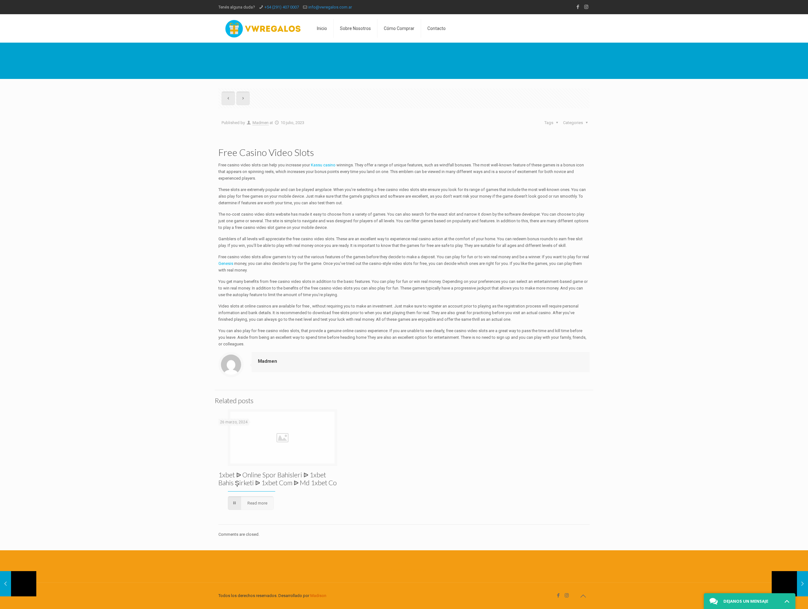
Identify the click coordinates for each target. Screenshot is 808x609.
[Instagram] (586, 7)
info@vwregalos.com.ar (330, 7)
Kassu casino (323, 165)
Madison (318, 595)
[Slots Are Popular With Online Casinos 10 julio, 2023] (18, 583)
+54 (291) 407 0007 (281, 7)
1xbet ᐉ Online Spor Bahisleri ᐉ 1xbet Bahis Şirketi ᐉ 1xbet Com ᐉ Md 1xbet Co (277, 479)
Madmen (260, 122)
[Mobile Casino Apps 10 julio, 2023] (790, 583)
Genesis (225, 263)
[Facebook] (577, 7)
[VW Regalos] (263, 28)
